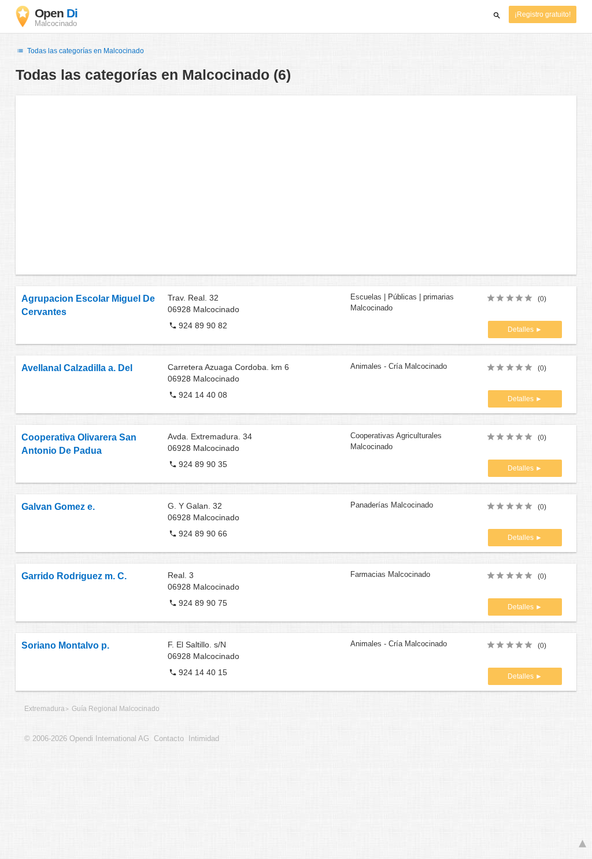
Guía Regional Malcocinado (116, 709)
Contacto (169, 739)
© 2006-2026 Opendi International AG (86, 739)
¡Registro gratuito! (543, 14)
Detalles (521, 329)
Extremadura (44, 709)
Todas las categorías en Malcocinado (84, 51)
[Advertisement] (296, 185)
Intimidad (203, 739)
